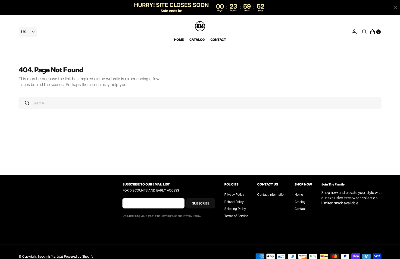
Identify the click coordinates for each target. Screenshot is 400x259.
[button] (354, 32)
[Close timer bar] (395, 7)
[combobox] (200, 103)
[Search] (364, 32)
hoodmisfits (46, 256)
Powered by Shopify (78, 256)
